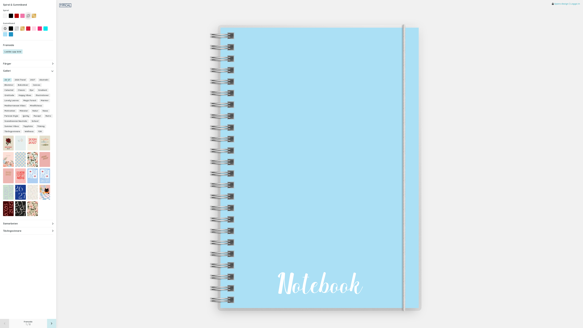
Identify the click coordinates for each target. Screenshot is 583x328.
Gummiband (9, 23)
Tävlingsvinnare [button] (12, 230)
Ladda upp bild (13, 51)
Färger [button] (7, 63)
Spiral (6, 10)
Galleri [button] (7, 70)
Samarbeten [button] (10, 223)
